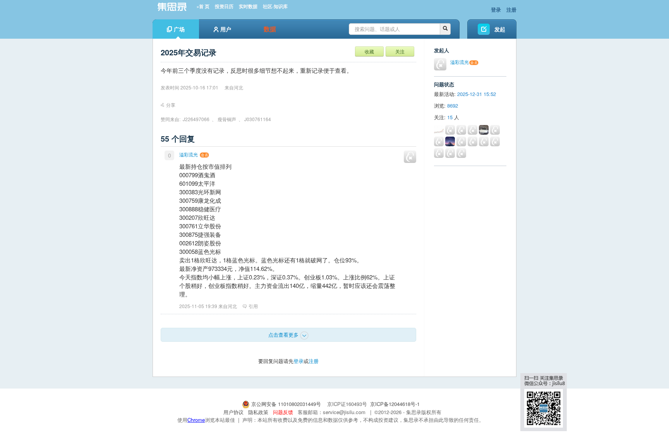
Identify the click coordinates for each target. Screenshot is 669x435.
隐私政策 (258, 412)
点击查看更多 (284, 334)
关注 (400, 51)
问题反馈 (283, 412)
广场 (179, 29)
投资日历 (224, 6)
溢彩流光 (188, 154)
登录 (496, 9)
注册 (511, 9)
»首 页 (203, 6)
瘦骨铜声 (227, 119)
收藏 (369, 51)
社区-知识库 (275, 6)
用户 (225, 29)
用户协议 (233, 412)
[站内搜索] (445, 29)
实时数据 (248, 6)
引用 (253, 306)
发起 (499, 29)
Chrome (196, 419)
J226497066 (196, 119)
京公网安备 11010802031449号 (286, 404)
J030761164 (257, 119)
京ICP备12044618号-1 (395, 404)
